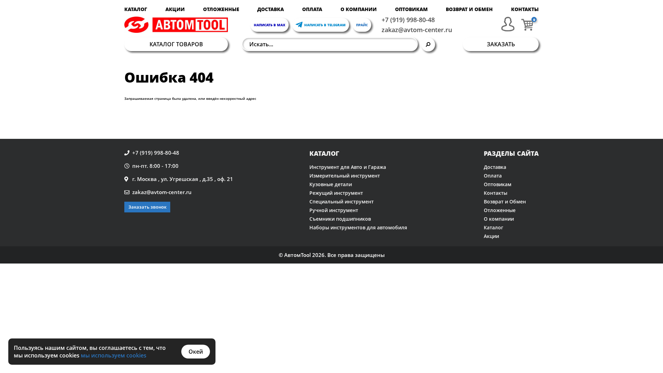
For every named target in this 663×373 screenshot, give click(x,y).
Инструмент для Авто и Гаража (347, 167)
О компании (358, 9)
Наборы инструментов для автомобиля (358, 227)
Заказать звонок (147, 207)
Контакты (525, 9)
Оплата (312, 9)
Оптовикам (411, 9)
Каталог (135, 9)
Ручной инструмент (333, 210)
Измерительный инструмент (344, 175)
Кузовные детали (330, 184)
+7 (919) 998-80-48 (408, 20)
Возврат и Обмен (469, 9)
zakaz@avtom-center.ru (417, 30)
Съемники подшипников (340, 219)
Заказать (501, 44)
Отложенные (221, 9)
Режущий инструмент (336, 193)
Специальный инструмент (341, 201)
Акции (175, 9)
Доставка (270, 9)
